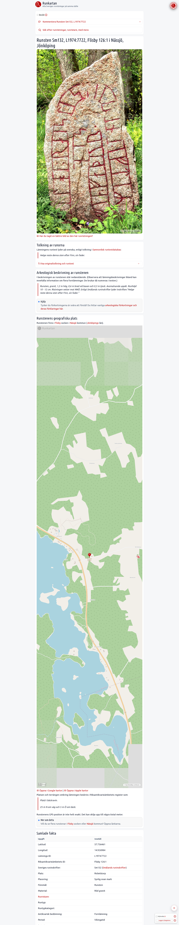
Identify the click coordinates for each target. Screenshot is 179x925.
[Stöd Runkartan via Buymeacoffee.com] (173, 5)
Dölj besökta (162, 916)
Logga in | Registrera (164, 920)
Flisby (58, 323)
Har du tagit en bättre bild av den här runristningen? (66, 236)
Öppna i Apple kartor (77, 790)
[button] (89, 555)
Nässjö (73, 323)
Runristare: (43, 896)
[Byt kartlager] (138, 556)
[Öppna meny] (174, 908)
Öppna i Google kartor (50, 790)
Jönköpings (93, 323)
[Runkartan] (38, 4)
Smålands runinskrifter (114, 867)
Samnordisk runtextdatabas (107, 249)
